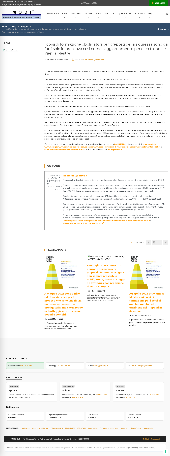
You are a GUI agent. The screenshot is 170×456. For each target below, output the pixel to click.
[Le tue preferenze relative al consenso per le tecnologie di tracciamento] (165, 451)
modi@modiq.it (115, 150)
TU (89, 85)
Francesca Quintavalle (93, 60)
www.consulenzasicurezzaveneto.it (75, 147)
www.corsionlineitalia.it (104, 147)
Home (4, 26)
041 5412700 (63, 365)
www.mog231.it (150, 144)
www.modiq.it (51, 147)
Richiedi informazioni (151, 439)
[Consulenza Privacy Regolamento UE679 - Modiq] (21, 14)
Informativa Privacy (10, 50)
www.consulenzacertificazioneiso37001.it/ (64, 150)
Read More (55, 286)
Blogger (24, 26)
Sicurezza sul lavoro (40, 428)
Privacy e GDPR (57, 428)
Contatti (124, 428)
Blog (14, 26)
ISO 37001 (81, 428)
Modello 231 (70, 428)
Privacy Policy (135, 428)
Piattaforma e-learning (109, 428)
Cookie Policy (148, 428)
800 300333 (26, 365)
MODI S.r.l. (26, 428)
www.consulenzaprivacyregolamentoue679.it (138, 147)
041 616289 (154, 394)
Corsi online (93, 428)
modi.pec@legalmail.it (142, 365)
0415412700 (120, 144)
